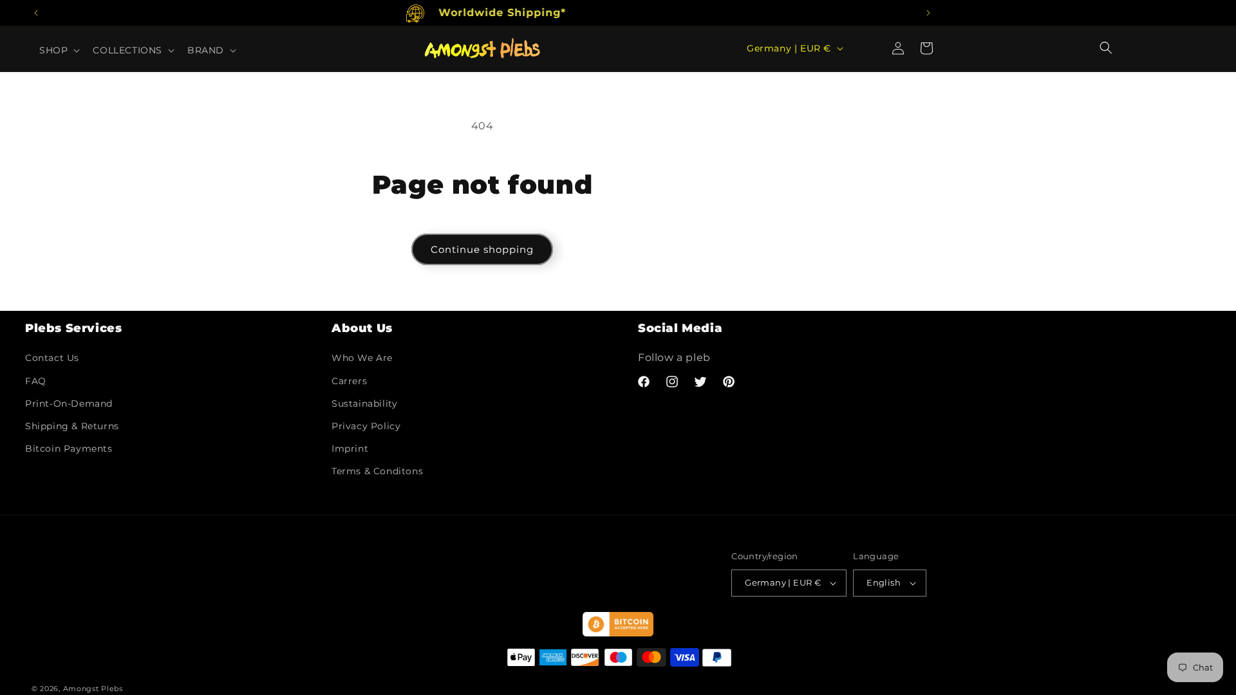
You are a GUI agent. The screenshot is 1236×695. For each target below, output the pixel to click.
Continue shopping (482, 249)
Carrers (349, 381)
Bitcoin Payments (69, 448)
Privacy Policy (366, 426)
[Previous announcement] (36, 13)
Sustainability (364, 403)
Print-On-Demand (69, 403)
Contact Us (52, 358)
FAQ (35, 381)
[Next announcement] (928, 13)
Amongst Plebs (93, 688)
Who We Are (362, 358)
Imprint (350, 448)
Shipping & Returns (72, 426)
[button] (1106, 47)
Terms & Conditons (377, 471)
